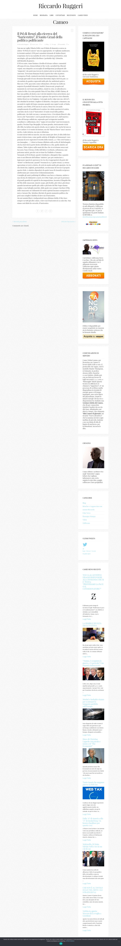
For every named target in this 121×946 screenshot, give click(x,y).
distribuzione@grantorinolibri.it (95, 217)
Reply (84, 551)
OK (61, 943)
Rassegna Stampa (89, 516)
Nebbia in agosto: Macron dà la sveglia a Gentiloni (92, 913)
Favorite (94, 551)
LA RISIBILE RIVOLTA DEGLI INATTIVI (92, 624)
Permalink (62, 44)
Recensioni (71, 15)
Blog (47, 44)
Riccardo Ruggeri (60, 6)
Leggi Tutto (87, 619)
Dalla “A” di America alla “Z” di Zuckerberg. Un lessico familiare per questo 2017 (93, 822)
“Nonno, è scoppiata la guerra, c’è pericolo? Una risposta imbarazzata (93, 663)
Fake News (86, 513)
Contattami (60, 15)
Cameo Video (83, 15)
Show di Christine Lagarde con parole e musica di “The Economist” (91, 742)
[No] (119, 941)
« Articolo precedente (19, 221)
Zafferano (86, 523)
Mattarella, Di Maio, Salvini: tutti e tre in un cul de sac (92, 846)
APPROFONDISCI (70, 941)
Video (85, 520)
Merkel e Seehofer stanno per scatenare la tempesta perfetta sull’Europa (93, 703)
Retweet (88, 551)
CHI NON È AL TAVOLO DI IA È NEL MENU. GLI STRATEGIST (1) (93, 890)
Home (35, 15)
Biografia (43, 15)
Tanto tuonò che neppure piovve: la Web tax (93, 783)
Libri (51, 15)
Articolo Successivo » (68, 221)
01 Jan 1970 (86, 554)
